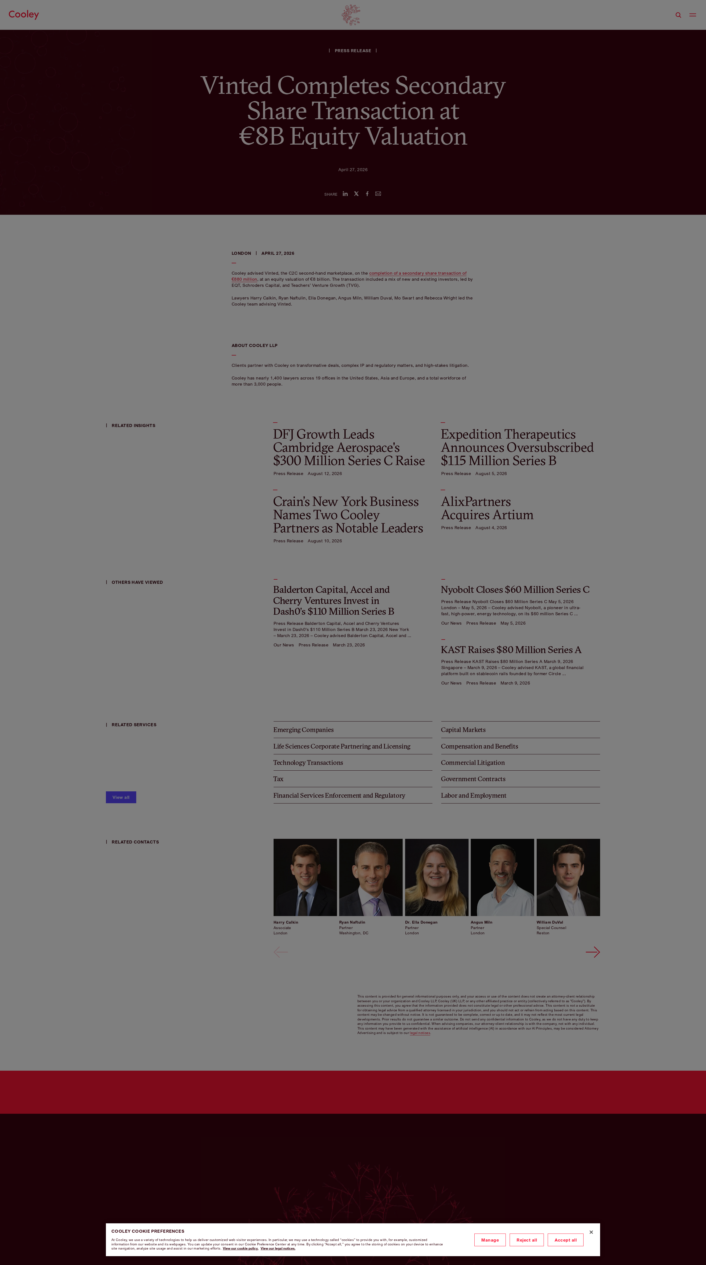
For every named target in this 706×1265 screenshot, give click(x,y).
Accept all (566, 1240)
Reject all (527, 1240)
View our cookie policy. (240, 1248)
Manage (490, 1240)
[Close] (591, 1232)
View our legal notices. (278, 1248)
